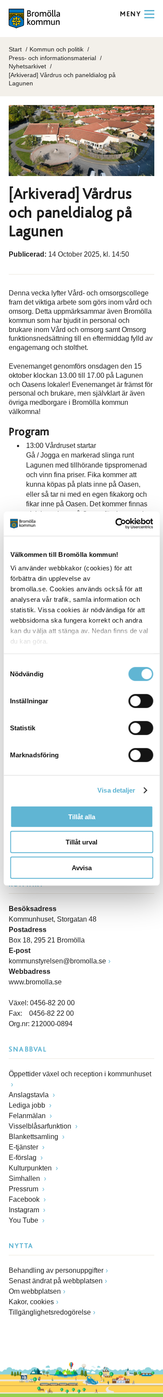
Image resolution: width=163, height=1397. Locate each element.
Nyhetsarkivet (27, 66)
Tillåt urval (81, 842)
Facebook (25, 1199)
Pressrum (24, 1189)
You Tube (24, 1220)
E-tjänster (24, 1147)
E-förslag (23, 1157)
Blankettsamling (34, 1136)
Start (15, 49)
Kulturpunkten (31, 1168)
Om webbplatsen (35, 1291)
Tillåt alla (81, 816)
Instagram (25, 1210)
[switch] (140, 701)
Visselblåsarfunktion (41, 1126)
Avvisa (82, 867)
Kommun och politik (56, 49)
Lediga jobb (28, 1105)
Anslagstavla (29, 1095)
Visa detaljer (116, 790)
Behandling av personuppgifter (56, 1270)
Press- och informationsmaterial (52, 57)
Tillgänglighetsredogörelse (50, 1312)
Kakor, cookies (31, 1301)
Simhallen (25, 1178)
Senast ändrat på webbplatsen (56, 1281)
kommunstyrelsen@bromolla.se (57, 961)
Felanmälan (28, 1115)
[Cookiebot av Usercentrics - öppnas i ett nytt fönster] (116, 523)
